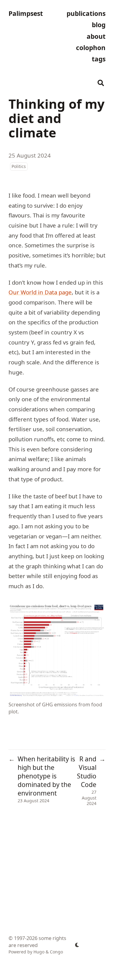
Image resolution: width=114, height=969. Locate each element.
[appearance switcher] (77, 944)
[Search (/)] (100, 82)
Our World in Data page (40, 292)
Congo (56, 952)
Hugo (38, 952)
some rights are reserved (37, 942)
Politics (19, 166)
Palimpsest (26, 13)
